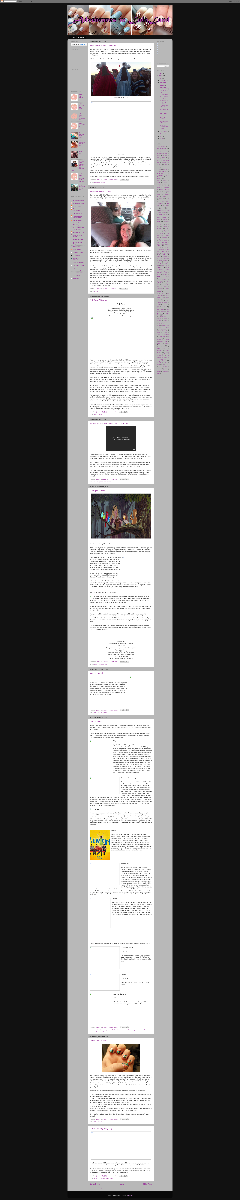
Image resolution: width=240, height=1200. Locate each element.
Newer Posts (95, 1184)
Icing (158, 244)
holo (160, 240)
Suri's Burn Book (78, 262)
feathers (162, 208)
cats (160, 169)
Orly (168, 293)
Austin (158, 155)
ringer (94, 1031)
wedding (159, 371)
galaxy (165, 219)
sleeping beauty (103, 664)
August (162, 134)
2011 (160, 78)
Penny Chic (76, 246)
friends (96, 291)
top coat (159, 362)
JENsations (166, 247)
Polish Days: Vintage (80, 96)
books (158, 160)
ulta (168, 364)
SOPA (158, 330)
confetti (158, 182)
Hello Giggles (77, 225)
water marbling (161, 369)
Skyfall (160, 323)
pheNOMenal (77, 249)
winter (158, 373)
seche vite (163, 316)
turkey (165, 362)
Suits (168, 345)
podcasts (165, 299)
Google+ (165, 226)
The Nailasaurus (78, 272)
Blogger (130, 1195)
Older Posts (147, 1184)
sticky (166, 341)
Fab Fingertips (77, 213)
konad (158, 256)
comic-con (165, 180)
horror (165, 240)
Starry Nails (80, 152)
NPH (111, 1178)
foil (168, 212)
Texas (165, 354)
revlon (164, 306)
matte (160, 263)
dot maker (161, 193)
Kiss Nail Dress (163, 255)
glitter (158, 221)
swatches (159, 350)
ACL (158, 150)
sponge (158, 332)
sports (165, 332)
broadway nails (165, 162)
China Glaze (161, 171)
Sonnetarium (163, 329)
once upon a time (142, 1030)
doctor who (166, 191)
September (163, 131)
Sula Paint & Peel (96, 673)
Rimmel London (161, 308)
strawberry (159, 343)
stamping (166, 334)
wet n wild (165, 371)
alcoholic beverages (162, 152)
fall (168, 200)
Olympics (159, 291)
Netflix (160, 283)
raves (158, 306)
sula (105, 712)
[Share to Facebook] (127, 180)
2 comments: (113, 288)
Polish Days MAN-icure (81, 125)
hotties (158, 242)
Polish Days (160, 300)
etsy (168, 198)
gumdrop (159, 231)
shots (165, 320)
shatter (165, 318)
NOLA (103, 182)
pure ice (159, 304)
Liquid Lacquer (163, 260)
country (165, 184)
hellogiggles (159, 239)
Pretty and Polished (163, 302)
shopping (159, 320)
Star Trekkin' (166, 339)
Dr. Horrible (101, 1178)
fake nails (162, 200)
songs (167, 327)
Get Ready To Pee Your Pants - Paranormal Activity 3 (109, 423)
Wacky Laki (76, 278)
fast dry (163, 207)
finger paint (163, 210)
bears (163, 157)
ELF (168, 196)
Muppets (167, 267)
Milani (165, 263)
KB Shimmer (165, 253)
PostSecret (76, 255)
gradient (159, 228)
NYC (165, 290)
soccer (160, 327)
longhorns (159, 262)
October (162, 85)
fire (168, 210)
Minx (158, 265)
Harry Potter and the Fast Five (81, 187)
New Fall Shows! (96, 721)
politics (167, 300)
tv (96, 1031)
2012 (160, 75)
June (161, 138)
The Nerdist (76, 275)
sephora (159, 318)
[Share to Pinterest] (128, 180)
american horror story (100, 1030)
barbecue (165, 155)
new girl (133, 1030)
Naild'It (167, 281)
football (160, 214)
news (158, 284)
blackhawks (164, 158)
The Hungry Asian (78, 265)
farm (158, 207)
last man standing (125, 1030)
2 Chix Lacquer (161, 146)
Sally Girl (162, 311)
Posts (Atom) (101, 1188)
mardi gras (166, 262)
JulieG (158, 253)
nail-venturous (160, 281)
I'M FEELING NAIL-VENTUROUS (79, 228)
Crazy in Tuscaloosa (76, 209)
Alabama (164, 150)
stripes (167, 343)
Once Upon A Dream (97, 491)
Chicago (165, 169)
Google (164, 223)
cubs (165, 185)
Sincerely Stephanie (76, 259)
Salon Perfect (165, 315)
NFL (163, 284)
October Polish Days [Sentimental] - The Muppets (81, 177)
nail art (158, 274)
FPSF (166, 214)
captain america (165, 167)
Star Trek (162, 336)
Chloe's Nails (77, 206)
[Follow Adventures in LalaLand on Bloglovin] (79, 45)
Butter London (160, 166)
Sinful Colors (160, 322)
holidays (167, 239)
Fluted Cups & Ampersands (77, 216)
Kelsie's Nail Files (78, 232)
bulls (166, 164)
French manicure (161, 217)
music (160, 269)
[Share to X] (125, 180)
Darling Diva (159, 187)
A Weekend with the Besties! (100, 191)
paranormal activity (105, 481)
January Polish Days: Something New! (81, 116)
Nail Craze (164, 274)
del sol (161, 189)
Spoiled (164, 331)
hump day (164, 242)
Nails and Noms (78, 239)
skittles (167, 322)
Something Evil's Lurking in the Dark (103, 45)
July (161, 136)
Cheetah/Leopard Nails (81, 143)
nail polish (97, 712)
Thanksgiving (160, 355)
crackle (158, 186)
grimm (110, 1030)
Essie (160, 198)
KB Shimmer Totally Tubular (81, 135)
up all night (101, 1031)
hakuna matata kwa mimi (77, 221)
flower (164, 212)
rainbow (165, 304)
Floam (159, 212)
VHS (100, 414)
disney (96, 664)
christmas (160, 173)
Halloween (97, 182)
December (163, 80)
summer (165, 346)
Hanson (161, 233)
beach (158, 157)
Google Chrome (160, 224)
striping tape (162, 345)
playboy (159, 299)
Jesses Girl (161, 249)
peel (102, 712)
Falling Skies (165, 205)
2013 (160, 73)
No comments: (113, 179)
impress (162, 244)
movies (96, 414)
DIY (160, 191)
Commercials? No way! (98, 1041)
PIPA (166, 297)
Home (73, 37)
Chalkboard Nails (78, 203)
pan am (160, 295)
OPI (162, 293)
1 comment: (112, 412)
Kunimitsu (165, 256)
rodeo (162, 309)
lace (157, 258)
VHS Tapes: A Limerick (98, 300)
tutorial (158, 364)
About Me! (81, 37)
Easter (163, 196)
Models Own (164, 265)
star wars (160, 341)
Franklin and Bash (162, 216)
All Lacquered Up (78, 200)
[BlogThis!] (123, 180)
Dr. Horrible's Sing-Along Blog (101, 1129)
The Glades (160, 359)
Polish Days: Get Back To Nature (81, 106)
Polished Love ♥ (78, 252)
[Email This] (121, 180)
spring (158, 334)
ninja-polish (160, 288)
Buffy (95, 1178)
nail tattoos (165, 279)
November (163, 82)
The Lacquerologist (77, 269)
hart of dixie (115, 1030)
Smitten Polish (165, 325)
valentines (159, 368)
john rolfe (164, 251)
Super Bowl (161, 348)
